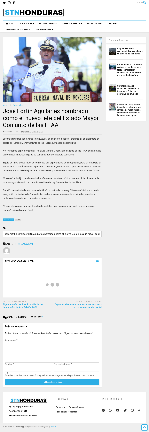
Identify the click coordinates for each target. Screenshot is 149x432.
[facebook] (14, 2)
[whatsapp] (110, 410)
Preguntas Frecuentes (66, 412)
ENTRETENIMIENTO (71, 23)
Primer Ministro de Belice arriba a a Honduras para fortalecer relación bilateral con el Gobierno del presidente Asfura (129, 69)
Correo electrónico (63, 364)
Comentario (11, 340)
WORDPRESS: (37, 317)
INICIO (11, 23)
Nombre (9, 364)
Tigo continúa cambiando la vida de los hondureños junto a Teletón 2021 (23, 306)
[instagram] (9, 2)
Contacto (60, 407)
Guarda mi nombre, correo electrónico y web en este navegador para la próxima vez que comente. (50, 375)
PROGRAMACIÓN (43, 29)
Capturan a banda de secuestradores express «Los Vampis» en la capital (78, 306)
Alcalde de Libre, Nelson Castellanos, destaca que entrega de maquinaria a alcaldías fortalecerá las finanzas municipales (129, 109)
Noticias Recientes (119, 40)
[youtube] (117, 410)
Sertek (53, 427)
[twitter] (4, 2)
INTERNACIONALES (48, 23)
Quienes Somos (76, 407)
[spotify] (103, 410)
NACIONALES (26, 23)
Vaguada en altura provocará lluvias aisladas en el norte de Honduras (130, 51)
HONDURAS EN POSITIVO (17, 29)
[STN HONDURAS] (33, 15)
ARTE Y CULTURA (94, 23)
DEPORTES (112, 23)
